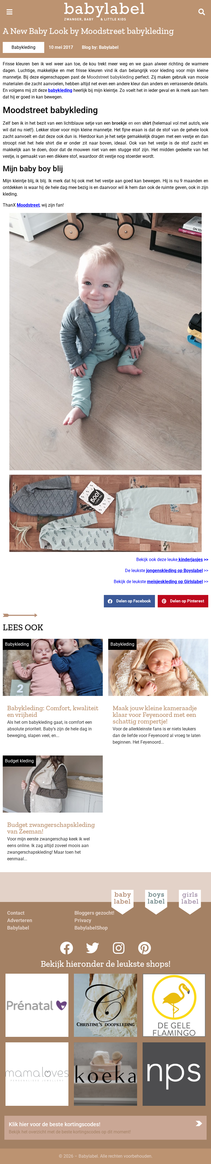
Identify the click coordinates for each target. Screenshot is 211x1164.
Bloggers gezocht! (94, 913)
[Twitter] (92, 948)
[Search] (201, 11)
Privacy (82, 920)
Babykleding (23, 47)
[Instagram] (118, 948)
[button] (129, 601)
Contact (15, 913)
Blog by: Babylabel (100, 47)
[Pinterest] (144, 948)
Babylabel (18, 928)
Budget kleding (19, 760)
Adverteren (19, 920)
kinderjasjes (190, 559)
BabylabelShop (91, 928)
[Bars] (9, 11)
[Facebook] (66, 948)
